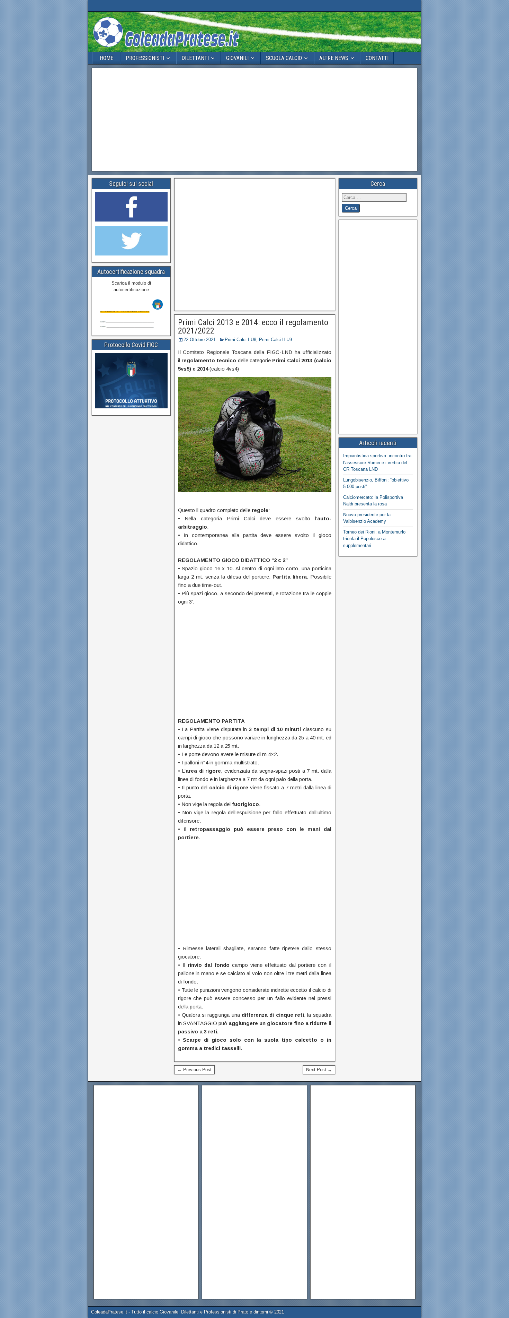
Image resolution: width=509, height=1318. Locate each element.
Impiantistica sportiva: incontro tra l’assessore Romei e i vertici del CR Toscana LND (377, 462)
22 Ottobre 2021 (200, 339)
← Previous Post (194, 1069)
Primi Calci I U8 (240, 339)
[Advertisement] (254, 119)
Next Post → (319, 1069)
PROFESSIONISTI (145, 58)
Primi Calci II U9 (275, 339)
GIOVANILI (237, 58)
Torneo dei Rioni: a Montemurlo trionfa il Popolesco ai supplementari (374, 538)
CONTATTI (377, 58)
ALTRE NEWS (333, 58)
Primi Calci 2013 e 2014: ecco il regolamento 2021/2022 (253, 327)
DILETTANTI (195, 58)
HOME (106, 58)
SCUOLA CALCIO (284, 58)
